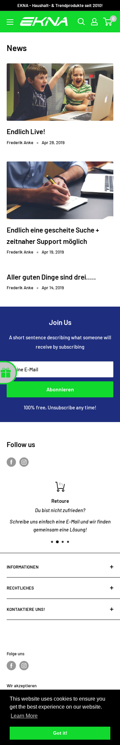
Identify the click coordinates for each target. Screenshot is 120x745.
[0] (108, 22)
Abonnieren (60, 389)
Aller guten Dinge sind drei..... (51, 277)
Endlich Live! (26, 131)
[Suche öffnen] (81, 21)
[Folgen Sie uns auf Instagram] (24, 462)
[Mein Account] (94, 21)
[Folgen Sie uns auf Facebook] (11, 462)
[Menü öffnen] (10, 22)
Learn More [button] (24, 716)
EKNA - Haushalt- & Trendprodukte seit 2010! (60, 5)
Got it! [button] (60, 733)
